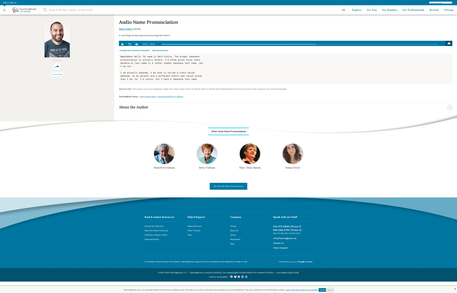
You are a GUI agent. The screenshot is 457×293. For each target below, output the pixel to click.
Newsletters (235, 239)
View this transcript (160, 50)
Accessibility (222, 277)
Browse (434, 10)
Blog (232, 243)
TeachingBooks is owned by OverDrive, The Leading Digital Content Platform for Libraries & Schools (231, 272)
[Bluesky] (235, 277)
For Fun (372, 10)
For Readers (389, 10)
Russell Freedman (164, 167)
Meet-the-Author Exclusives (156, 230)
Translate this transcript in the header (134, 50)
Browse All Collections (154, 226)
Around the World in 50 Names (170, 96)
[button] (4, 10)
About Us (234, 230)
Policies (212, 277)
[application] (282, 43)
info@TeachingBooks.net (284, 238)
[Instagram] (246, 277)
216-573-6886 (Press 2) (287, 226)
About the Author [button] (133, 107)
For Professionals (413, 10)
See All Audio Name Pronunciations (228, 186)
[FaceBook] (231, 277)
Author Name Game (148, 96)
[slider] (300, 44)
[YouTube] (242, 277)
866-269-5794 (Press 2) (287, 230)
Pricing (448, 10)
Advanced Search (152, 239)
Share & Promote (194, 226)
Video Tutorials (193, 230)
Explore (357, 10)
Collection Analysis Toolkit (156, 235)
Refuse (330, 290)
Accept (322, 290)
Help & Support (280, 247)
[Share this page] (57, 66)
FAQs (189, 235)
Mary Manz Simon (250, 167)
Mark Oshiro (126, 28)
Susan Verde (293, 167)
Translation (284, 261)
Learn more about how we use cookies (302, 290)
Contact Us (278, 243)
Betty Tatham (207, 167)
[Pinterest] (238, 277)
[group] (136, 44)
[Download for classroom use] (448, 43)
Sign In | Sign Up (10, 2)
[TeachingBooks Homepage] (23, 10)
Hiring (232, 235)
